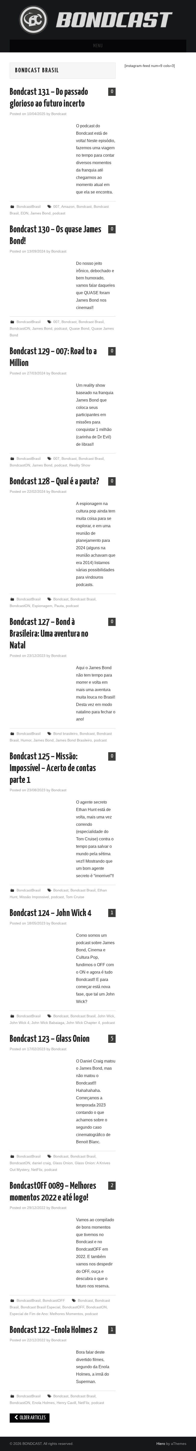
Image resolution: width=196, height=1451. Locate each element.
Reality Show (79, 465)
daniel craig (41, 1163)
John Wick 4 (19, 1023)
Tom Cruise (75, 897)
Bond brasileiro (65, 734)
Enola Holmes (43, 1403)
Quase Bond (79, 328)
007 (56, 206)
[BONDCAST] (98, 19)
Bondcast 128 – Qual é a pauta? (54, 481)
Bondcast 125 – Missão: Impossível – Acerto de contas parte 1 (53, 768)
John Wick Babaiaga (47, 1023)
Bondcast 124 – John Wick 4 (50, 913)
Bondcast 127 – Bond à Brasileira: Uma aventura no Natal (49, 634)
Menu (98, 46)
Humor (26, 740)
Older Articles (32, 1417)
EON (24, 213)
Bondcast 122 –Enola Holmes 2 (53, 1330)
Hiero (160, 1444)
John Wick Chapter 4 (83, 1023)
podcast (59, 213)
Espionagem (42, 606)
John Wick (105, 1016)
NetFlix (36, 1170)
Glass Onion (63, 1163)
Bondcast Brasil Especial (40, 1307)
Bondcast (58, 114)
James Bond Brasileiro (74, 740)
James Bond (40, 213)
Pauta (59, 606)
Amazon (68, 206)
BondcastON (20, 328)
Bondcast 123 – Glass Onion (50, 1039)
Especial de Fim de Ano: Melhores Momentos (46, 1314)
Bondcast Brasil (91, 322)
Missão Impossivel (34, 897)
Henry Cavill (66, 1403)
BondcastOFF (54, 1300)
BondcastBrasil (29, 206)
